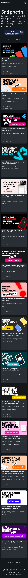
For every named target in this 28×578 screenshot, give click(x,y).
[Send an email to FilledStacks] (14, 569)
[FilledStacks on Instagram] (7, 569)
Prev (11, 39)
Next (17, 39)
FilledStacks (6, 3)
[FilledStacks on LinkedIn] (10, 569)
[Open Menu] (25, 3)
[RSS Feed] (24, 569)
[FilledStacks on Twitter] (17, 569)
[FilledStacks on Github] (3, 569)
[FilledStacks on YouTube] (20, 569)
